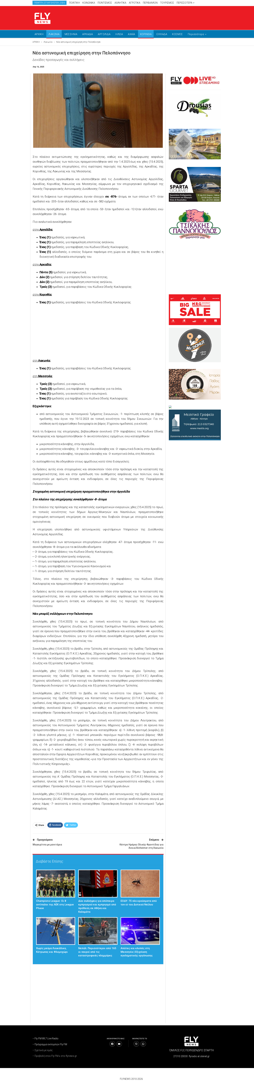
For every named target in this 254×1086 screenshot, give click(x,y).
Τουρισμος (167, 2)
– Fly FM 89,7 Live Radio (45, 1038)
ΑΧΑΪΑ (131, 34)
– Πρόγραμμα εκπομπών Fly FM (49, 1044)
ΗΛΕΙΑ (119, 34)
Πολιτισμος (105, 2)
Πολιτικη (74, 2)
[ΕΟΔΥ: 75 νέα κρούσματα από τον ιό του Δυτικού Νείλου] (140, 883)
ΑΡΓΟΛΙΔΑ (104, 34)
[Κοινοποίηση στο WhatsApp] (143, 1044)
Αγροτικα (134, 2)
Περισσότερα (185, 2)
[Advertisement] (160, 17)
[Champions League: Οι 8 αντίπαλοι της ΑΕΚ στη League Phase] (56, 883)
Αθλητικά (120, 2)
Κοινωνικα (88, 2)
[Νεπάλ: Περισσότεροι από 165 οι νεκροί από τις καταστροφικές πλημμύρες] (98, 931)
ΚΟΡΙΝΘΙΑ (146, 34)
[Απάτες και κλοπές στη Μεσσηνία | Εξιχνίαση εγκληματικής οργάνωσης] (140, 931)
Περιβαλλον (150, 2)
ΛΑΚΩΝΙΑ (53, 34)
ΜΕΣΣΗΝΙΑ (71, 34)
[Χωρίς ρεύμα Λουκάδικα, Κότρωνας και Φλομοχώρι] (56, 931)
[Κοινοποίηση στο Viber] (136, 1044)
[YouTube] (119, 1044)
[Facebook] (112, 1044)
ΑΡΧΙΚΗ (39, 34)
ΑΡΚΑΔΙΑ (87, 34)
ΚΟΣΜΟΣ (177, 34)
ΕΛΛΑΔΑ (162, 34)
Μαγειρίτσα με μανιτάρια (47, 844)
